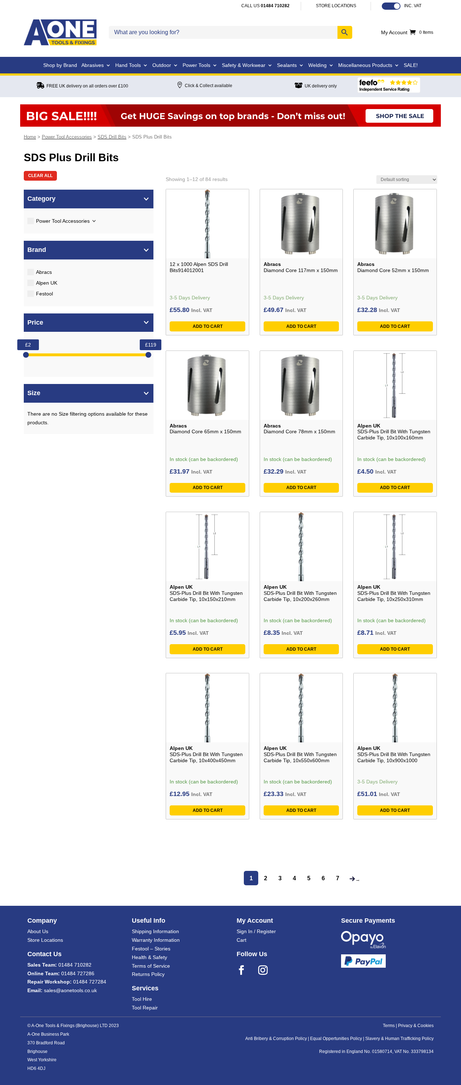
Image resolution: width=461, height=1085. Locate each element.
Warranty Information (156, 940)
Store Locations (45, 940)
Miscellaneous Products (365, 65)
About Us (37, 931)
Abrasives (92, 65)
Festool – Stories (151, 948)
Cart (241, 940)
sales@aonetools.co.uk (70, 990)
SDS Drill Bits (112, 137)
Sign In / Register (256, 931)
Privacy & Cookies (416, 1025)
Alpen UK (46, 283)
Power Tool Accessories (67, 137)
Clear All (40, 175)
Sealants (287, 65)
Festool (44, 294)
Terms (389, 1025)
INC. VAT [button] (412, 5)
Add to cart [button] (208, 326)
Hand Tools (128, 65)
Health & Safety (149, 957)
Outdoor (161, 65)
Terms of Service (151, 966)
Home (30, 137)
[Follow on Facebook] (246, 970)
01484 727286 (77, 973)
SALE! (411, 65)
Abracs (44, 272)
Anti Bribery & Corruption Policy (276, 1038)
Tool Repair (145, 1008)
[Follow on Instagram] (267, 970)
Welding (317, 65)
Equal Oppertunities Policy (336, 1038)
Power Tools (196, 65)
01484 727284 (89, 982)
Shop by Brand (60, 65)
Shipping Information (155, 931)
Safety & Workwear (243, 65)
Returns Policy (148, 974)
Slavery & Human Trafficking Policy (399, 1038)
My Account (394, 32)
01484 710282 (74, 965)
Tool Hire (142, 999)
